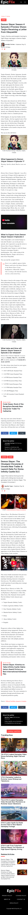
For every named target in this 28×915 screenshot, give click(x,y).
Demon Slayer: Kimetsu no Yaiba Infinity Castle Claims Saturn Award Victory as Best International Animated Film (14, 669)
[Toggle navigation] (25, 2)
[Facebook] (2, 49)
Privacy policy (7, 895)
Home (3, 16)
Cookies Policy (21, 895)
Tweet (14, 433)
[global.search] (21, 2)
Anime (8, 16)
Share (5, 433)
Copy (22, 433)
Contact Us (21, 899)
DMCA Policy (14, 903)
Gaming (4, 457)
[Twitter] (4, 49)
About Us (7, 899)
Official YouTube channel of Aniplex (16, 701)
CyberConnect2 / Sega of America (16, 510)
